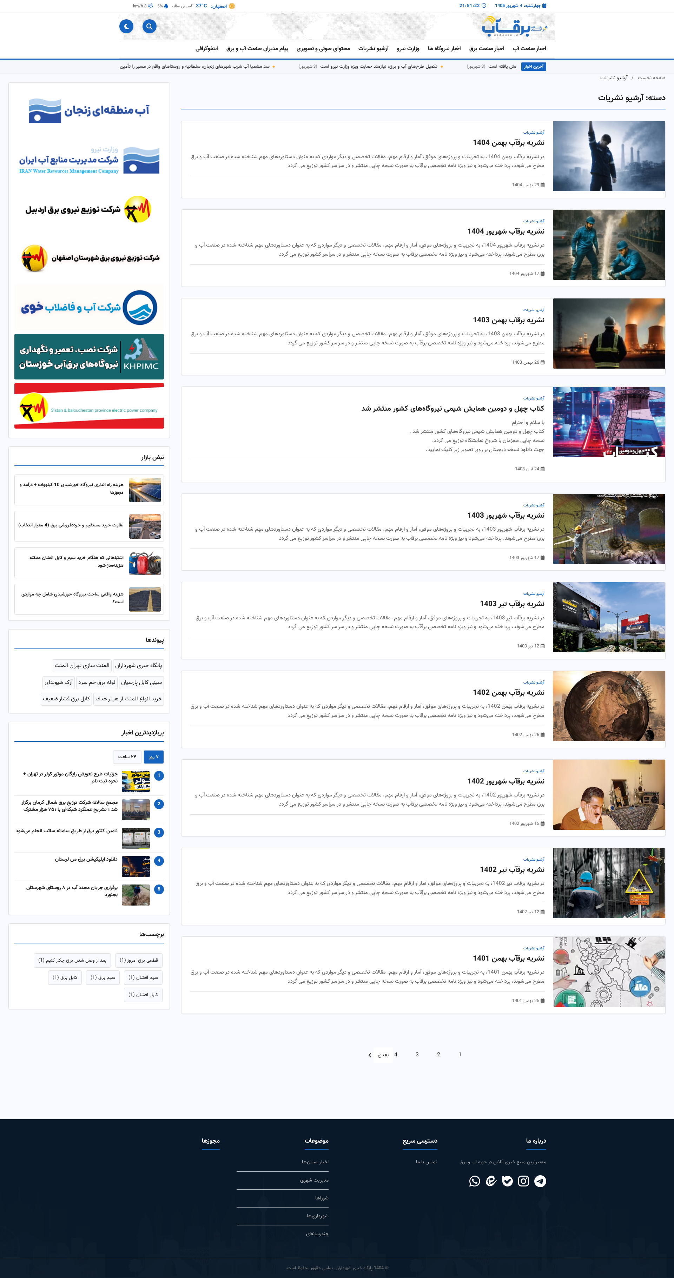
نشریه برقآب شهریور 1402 (505, 781)
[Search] (150, 26)
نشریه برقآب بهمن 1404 (508, 143)
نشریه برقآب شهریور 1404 (505, 231)
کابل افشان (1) (143, 1002)
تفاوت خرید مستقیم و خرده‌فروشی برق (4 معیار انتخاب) (71, 533)
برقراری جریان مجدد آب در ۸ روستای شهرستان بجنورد (72, 899)
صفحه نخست (652, 78)
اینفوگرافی (207, 49)
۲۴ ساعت (127, 764)
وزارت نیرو (408, 49)
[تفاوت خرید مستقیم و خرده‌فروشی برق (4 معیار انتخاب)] (145, 534)
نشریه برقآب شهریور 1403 (505, 516)
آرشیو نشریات (373, 49)
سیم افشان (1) (143, 985)
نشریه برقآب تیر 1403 (512, 604)
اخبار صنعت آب (529, 49)
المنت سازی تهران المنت (82, 674)
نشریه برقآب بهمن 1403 (508, 320)
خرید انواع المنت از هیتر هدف (128, 706)
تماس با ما (426, 1162)
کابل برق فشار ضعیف (66, 706)
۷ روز (154, 764)
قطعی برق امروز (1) (139, 968)
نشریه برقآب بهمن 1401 (508, 958)
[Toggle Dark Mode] (126, 26)
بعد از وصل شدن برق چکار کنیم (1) (72, 968)
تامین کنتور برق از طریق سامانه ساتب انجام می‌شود (67, 838)
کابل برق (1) (65, 985)
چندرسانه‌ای (317, 1234)
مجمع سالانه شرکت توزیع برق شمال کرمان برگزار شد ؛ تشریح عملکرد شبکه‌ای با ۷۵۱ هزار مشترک (69, 814)
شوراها (322, 1198)
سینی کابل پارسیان (141, 690)
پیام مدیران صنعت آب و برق (257, 49)
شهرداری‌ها (318, 1216)
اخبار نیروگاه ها (444, 49)
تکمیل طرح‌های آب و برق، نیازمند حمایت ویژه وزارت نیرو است (414, 66)
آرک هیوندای (59, 690)
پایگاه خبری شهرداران (138, 674)
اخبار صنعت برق (486, 49)
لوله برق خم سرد (96, 690)
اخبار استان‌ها (315, 1162)
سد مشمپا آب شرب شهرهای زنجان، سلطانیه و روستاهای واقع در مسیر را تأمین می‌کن (223, 66)
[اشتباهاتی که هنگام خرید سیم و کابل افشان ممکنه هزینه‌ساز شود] (145, 571)
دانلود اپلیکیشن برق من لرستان (86, 867)
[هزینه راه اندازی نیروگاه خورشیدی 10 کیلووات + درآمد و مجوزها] (145, 498)
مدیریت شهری (314, 1180)
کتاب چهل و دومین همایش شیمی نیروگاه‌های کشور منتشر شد (453, 409)
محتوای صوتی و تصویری (323, 49)
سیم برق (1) (103, 985)
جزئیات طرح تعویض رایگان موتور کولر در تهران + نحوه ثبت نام (70, 786)
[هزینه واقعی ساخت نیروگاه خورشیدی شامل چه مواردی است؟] (145, 607)
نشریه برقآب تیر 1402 (512, 870)
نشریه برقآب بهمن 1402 (508, 693)
